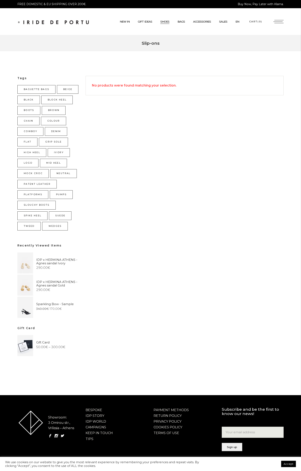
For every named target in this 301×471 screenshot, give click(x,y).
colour (53, 121)
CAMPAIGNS (96, 427)
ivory (59, 152)
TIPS (89, 439)
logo (28, 163)
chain (28, 121)
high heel (32, 152)
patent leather (37, 184)
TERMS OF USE (166, 433)
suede (60, 215)
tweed (29, 226)
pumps (61, 194)
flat (27, 141)
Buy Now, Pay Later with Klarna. (261, 4)
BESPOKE (94, 410)
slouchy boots (37, 205)
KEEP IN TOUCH (99, 433)
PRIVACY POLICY (167, 421)
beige (67, 89)
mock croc (33, 173)
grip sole (53, 141)
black (29, 99)
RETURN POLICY (168, 416)
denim (56, 131)
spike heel (32, 215)
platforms (33, 194)
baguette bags (36, 89)
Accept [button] (288, 463)
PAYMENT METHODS (171, 410)
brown (54, 110)
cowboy (30, 131)
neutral (63, 173)
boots (29, 110)
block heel (57, 99)
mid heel (53, 163)
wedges (55, 226)
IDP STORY (95, 416)
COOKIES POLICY (168, 427)
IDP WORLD (96, 421)
